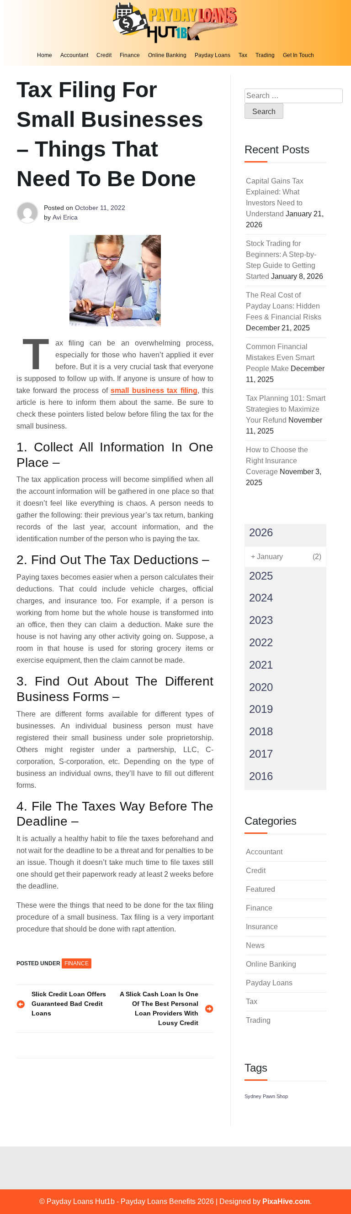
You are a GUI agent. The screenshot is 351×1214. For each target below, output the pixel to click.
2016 (261, 776)
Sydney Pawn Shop (266, 1096)
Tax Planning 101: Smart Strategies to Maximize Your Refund (285, 409)
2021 (261, 665)
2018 (261, 731)
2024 (261, 597)
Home (44, 55)
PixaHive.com (286, 1201)
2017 (261, 754)
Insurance (262, 927)
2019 (261, 709)
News (255, 945)
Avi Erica (65, 217)
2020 (261, 687)
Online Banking (167, 55)
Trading (265, 55)
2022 (261, 642)
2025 (261, 576)
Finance (130, 55)
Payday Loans (212, 55)
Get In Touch (298, 55)
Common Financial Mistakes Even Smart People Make (280, 357)
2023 (261, 620)
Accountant (74, 55)
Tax (243, 55)
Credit (104, 55)
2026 (261, 532)
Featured (260, 889)
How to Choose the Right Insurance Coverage (277, 461)
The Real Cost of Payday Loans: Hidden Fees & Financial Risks (283, 306)
